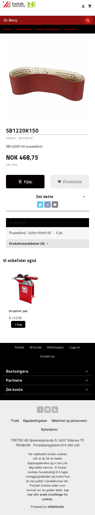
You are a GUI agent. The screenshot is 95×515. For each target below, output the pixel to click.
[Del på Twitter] (40, 204)
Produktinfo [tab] (18, 222)
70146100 (23, 445)
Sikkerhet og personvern (69, 420)
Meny (12, 20)
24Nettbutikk (56, 506)
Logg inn (74, 347)
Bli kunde (36, 347)
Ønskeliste (72, 181)
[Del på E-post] (55, 204)
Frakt (15, 420)
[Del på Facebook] (47, 204)
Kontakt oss (47, 356)
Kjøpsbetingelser (35, 420)
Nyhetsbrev (49, 429)
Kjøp (28, 181)
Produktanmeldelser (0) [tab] (26, 243)
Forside (7, 29)
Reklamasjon (55, 347)
